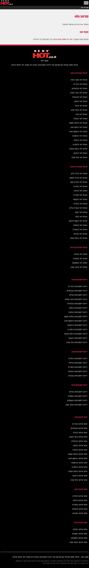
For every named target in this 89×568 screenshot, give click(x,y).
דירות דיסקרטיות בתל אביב (76, 342)
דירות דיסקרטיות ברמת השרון (75, 334)
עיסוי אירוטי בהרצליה (79, 441)
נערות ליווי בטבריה (80, 195)
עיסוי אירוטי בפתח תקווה (77, 454)
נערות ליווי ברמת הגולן (78, 238)
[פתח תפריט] (86, 3)
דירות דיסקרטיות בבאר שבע (76, 405)
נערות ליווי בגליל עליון (79, 173)
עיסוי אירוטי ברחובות (79, 463)
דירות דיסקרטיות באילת (78, 392)
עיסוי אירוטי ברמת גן (79, 467)
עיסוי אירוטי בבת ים (79, 424)
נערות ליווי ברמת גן (80, 144)
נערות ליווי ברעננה (80, 153)
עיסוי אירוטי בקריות (80, 513)
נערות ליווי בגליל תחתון (78, 178)
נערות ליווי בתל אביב (79, 157)
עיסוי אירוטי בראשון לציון (77, 458)
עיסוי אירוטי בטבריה (79, 504)
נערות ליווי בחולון (80, 101)
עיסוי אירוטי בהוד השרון (78, 437)
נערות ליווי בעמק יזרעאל (78, 221)
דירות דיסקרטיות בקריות (77, 376)
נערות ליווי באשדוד (80, 258)
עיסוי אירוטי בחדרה (79, 496)
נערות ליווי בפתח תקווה (78, 123)
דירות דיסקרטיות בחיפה (78, 363)
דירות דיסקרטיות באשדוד (77, 396)
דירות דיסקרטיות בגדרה (78, 295)
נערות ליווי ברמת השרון (78, 149)
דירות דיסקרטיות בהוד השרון (76, 299)
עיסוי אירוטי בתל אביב (78, 480)
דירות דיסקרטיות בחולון (78, 308)
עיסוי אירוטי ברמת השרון (77, 471)
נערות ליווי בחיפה (80, 191)
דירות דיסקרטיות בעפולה (77, 371)
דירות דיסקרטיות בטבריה (77, 367)
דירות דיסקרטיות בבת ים (77, 286)
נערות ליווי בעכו (81, 216)
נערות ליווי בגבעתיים (79, 88)
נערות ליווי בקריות (80, 234)
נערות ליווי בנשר (81, 212)
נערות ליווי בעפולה (80, 225)
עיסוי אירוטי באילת (80, 529)
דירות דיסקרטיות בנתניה (77, 312)
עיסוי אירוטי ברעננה (79, 475)
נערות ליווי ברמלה (80, 140)
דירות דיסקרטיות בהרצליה (77, 303)
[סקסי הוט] (6, 3)
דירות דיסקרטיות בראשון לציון (75, 321)
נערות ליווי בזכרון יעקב (78, 182)
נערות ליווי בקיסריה (80, 229)
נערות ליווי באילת (80, 254)
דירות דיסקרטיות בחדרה (77, 358)
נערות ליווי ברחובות (79, 136)
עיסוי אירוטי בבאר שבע (78, 542)
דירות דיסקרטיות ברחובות (77, 325)
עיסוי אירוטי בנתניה (80, 450)
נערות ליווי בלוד (81, 114)
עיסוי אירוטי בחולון (80, 445)
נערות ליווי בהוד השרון (78, 93)
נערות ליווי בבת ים (80, 84)
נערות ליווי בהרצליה (79, 97)
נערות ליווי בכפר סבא (79, 110)
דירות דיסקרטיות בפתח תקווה (75, 316)
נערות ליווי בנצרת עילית (78, 208)
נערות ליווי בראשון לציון (78, 131)
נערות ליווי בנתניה (80, 118)
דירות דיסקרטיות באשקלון (77, 400)
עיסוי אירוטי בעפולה (79, 509)
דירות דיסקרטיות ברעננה (77, 338)
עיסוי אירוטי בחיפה (80, 500)
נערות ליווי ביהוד (81, 105)
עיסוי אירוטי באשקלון (79, 538)
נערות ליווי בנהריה (80, 203)
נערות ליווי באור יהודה (78, 80)
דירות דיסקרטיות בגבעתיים (77, 290)
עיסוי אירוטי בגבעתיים (79, 428)
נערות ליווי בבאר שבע (79, 267)
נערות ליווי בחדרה (80, 186)
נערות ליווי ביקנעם (80, 199)
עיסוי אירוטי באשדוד (79, 533)
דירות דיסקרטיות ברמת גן (77, 329)
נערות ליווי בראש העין (79, 127)
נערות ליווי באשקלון (79, 263)
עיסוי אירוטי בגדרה (80, 432)
